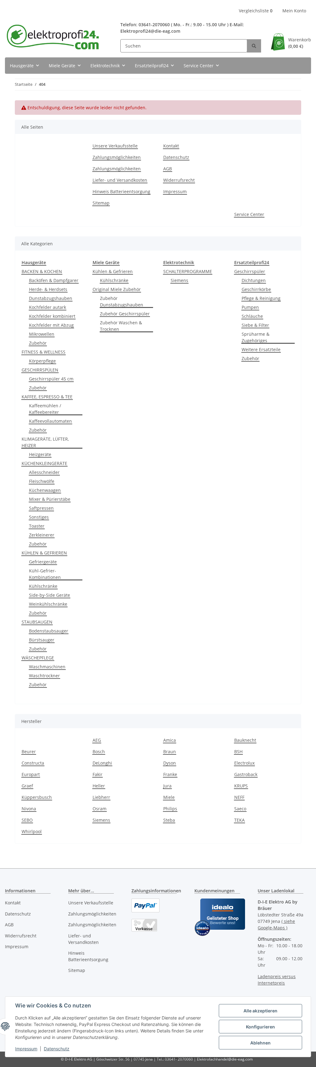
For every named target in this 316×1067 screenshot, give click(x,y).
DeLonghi (102, 763)
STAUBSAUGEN (37, 622)
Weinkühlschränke (48, 604)
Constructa (33, 763)
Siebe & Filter (255, 325)
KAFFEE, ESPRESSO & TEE (47, 397)
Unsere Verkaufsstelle (115, 146)
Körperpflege (42, 361)
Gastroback (245, 774)
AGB (167, 169)
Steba (169, 820)
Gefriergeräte (43, 562)
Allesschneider (44, 472)
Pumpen (250, 307)
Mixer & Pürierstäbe (49, 499)
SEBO (27, 820)
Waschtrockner (44, 676)
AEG (97, 740)
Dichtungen (254, 280)
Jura (167, 786)
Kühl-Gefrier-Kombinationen (45, 574)
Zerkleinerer (41, 535)
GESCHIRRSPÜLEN (40, 370)
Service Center (249, 214)
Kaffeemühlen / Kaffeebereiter (45, 409)
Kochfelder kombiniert (52, 316)
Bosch (99, 751)
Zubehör (38, 343)
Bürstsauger (41, 640)
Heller (99, 786)
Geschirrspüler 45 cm (51, 379)
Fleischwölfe (41, 481)
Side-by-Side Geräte (49, 595)
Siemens (179, 280)
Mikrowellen (41, 334)
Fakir (97, 774)
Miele (169, 797)
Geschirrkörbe (256, 289)
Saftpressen (41, 508)
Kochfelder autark (47, 307)
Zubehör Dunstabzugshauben (121, 301)
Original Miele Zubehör (117, 289)
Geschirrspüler (249, 271)
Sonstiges (39, 517)
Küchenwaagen (45, 490)
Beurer (29, 751)
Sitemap (101, 203)
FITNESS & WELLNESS (43, 352)
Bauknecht (245, 740)
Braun (169, 751)
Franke (170, 774)
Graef (27, 786)
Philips (170, 809)
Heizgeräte (40, 454)
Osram (99, 809)
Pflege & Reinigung (261, 298)
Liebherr (101, 797)
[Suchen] (254, 45)
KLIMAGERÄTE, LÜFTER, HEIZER (45, 442)
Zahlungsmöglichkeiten (117, 157)
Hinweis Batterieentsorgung (121, 191)
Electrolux (244, 763)
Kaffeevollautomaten (50, 421)
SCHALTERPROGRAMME (187, 271)
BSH (238, 751)
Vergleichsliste (255, 11)
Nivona (29, 809)
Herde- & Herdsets (48, 289)
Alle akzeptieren (260, 1010)
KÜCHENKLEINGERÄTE (44, 463)
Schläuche (252, 316)
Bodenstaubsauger (48, 631)
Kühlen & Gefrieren (113, 271)
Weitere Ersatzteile (261, 349)
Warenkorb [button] (299, 43)
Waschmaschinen (47, 667)
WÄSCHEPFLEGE (38, 658)
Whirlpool (32, 831)
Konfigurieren (260, 1026)
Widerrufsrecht (179, 180)
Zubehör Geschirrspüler (125, 314)
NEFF (239, 797)
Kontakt (171, 146)
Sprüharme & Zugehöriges (255, 337)
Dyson (169, 763)
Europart (31, 774)
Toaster (36, 526)
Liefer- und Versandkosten (120, 180)
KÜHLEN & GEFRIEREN (44, 553)
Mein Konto (294, 11)
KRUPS (241, 786)
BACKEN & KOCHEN (42, 271)
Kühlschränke (43, 586)
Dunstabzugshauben (50, 298)
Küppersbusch (37, 797)
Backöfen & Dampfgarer (53, 280)
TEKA (239, 820)
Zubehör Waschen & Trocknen (121, 326)
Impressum (26, 1048)
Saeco (240, 809)
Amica (169, 740)
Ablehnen (260, 1042)
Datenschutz (56, 1048)
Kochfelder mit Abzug (51, 325)
